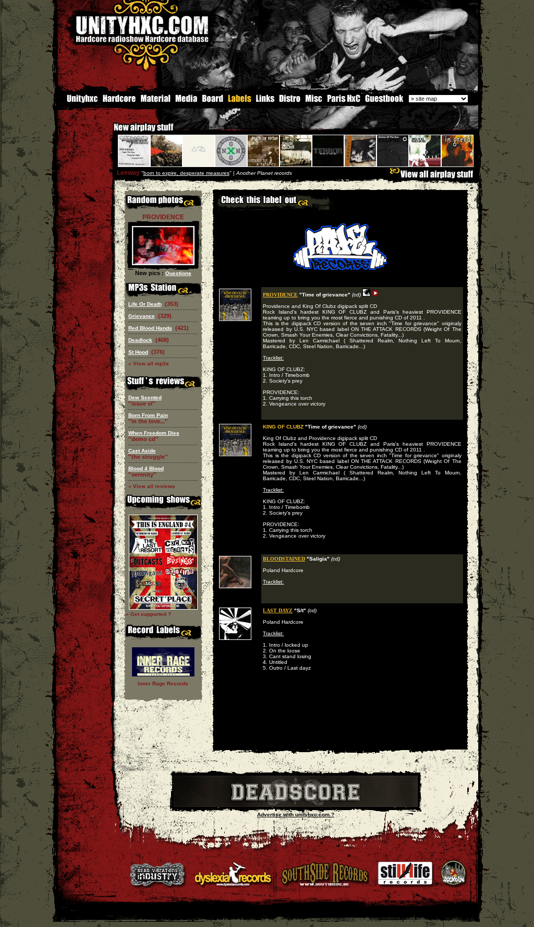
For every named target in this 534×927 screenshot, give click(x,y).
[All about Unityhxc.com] (78, 101)
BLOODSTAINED (284, 559)
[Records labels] (239, 101)
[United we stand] (265, 101)
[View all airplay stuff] (434, 177)
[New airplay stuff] (108, 132)
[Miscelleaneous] (313, 101)
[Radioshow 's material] (155, 101)
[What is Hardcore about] (119, 101)
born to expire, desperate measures (186, 173)
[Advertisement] (340, 742)
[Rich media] (186, 101)
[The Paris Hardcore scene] (343, 101)
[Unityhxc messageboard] (212, 101)
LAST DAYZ (278, 610)
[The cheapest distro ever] (290, 101)
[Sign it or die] (384, 101)
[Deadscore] (296, 805)
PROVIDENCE (280, 295)
